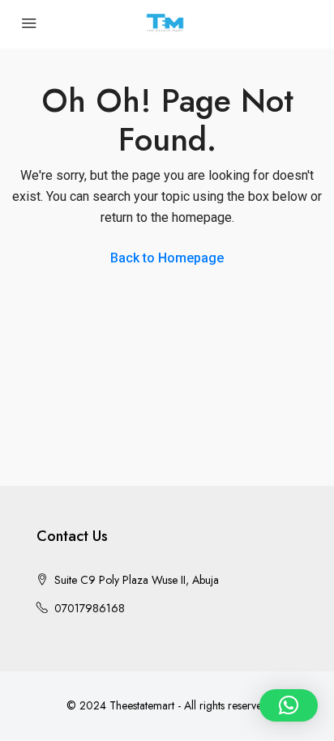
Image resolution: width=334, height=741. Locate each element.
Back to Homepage (167, 258)
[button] (288, 705)
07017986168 (89, 608)
